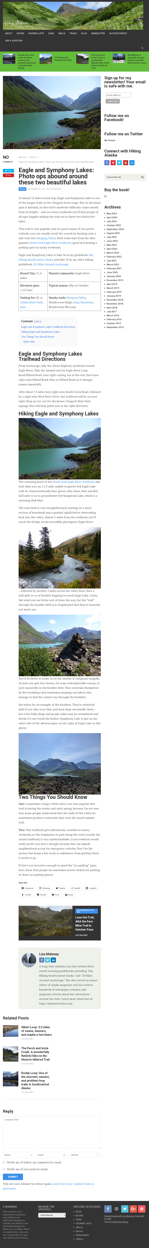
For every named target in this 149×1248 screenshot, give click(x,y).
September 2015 (115, 327)
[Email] (131, 162)
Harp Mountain (83, 302)
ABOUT (8, 33)
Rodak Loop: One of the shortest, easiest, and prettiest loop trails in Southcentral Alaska (35, 1080)
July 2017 (112, 311)
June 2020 (112, 272)
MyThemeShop (121, 1222)
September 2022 (115, 229)
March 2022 (113, 252)
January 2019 (114, 296)
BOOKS (20, 33)
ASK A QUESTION (13, 40)
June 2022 (112, 241)
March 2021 (113, 264)
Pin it (9, 175)
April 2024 (112, 217)
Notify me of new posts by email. (27, 1169)
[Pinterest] (113, 162)
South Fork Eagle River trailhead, (74, 482)
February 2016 (114, 319)
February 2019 (114, 292)
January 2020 (114, 276)
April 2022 (112, 249)
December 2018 (115, 300)
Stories (79, 1231)
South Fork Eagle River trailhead (50, 243)
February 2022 (114, 256)
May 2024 (112, 213)
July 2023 (112, 221)
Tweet (10, 170)
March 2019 (113, 288)
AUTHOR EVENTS (118, 33)
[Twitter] (119, 162)
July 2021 (112, 260)
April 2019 (112, 284)
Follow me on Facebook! (116, 117)
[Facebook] (106, 162)
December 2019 (115, 280)
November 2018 (115, 303)
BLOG (84, 33)
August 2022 (113, 233)
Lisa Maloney (55, 189)
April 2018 (112, 307)
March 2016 (113, 315)
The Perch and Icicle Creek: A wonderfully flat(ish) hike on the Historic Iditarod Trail (35, 1053)
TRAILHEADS (82, 1235)
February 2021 (114, 268)
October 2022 (114, 225)
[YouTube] (125, 162)
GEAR (51, 33)
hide (38, 321)
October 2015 (114, 323)
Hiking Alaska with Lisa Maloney (119, 1216)
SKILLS (61, 33)
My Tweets (109, 140)
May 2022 (112, 245)
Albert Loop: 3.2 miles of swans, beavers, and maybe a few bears (36, 1030)
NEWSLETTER (98, 33)
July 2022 (112, 237)
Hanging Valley (46, 238)
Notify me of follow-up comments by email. (34, 1162)
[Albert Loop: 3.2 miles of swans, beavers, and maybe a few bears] (10, 1031)
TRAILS (73, 33)
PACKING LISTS (36, 33)
